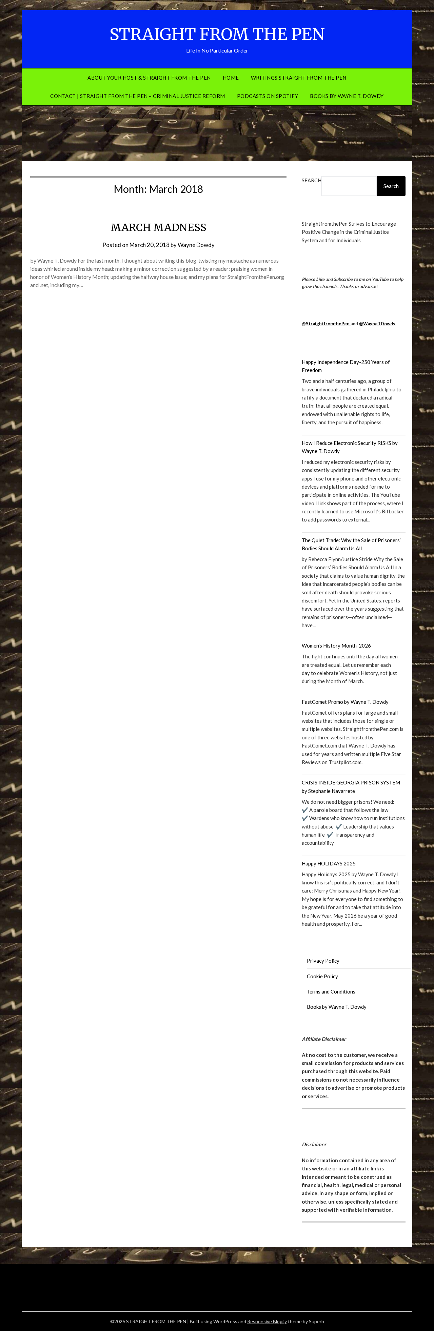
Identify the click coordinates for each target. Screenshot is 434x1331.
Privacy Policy (323, 961)
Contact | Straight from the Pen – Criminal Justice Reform (137, 96)
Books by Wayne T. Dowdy (347, 96)
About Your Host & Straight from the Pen (149, 78)
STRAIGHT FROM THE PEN (217, 34)
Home (231, 78)
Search (311, 180)
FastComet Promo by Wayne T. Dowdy (345, 702)
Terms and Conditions (331, 991)
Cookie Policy (322, 976)
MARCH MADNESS (158, 227)
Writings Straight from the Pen (299, 78)
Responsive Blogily (267, 1321)
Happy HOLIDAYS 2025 (329, 863)
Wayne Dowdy (196, 244)
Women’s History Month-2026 (336, 645)
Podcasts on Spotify (267, 96)
